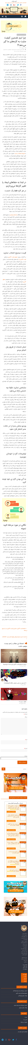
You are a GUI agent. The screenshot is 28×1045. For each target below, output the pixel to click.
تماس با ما (25, 1019)
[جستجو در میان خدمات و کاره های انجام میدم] (15, 897)
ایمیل (25, 748)
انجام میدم (18, 49)
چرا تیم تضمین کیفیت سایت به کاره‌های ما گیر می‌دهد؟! (16, 2)
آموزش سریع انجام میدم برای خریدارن (20, 1005)
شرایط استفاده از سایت (19, 153)
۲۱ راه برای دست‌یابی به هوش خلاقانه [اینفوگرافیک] (15, 683)
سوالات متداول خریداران (23, 1008)
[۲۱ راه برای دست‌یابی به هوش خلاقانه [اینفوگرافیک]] (14, 670)
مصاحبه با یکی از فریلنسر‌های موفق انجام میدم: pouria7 (14, 638)
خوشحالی (9, 49)
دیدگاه (26, 717)
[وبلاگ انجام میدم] (14, 10)
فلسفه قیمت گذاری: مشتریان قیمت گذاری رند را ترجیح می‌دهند (14, 629)
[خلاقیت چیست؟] (14, 689)
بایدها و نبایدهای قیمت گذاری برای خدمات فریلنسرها (14, 664)
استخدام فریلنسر (13, 215)
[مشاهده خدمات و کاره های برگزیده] (15, 774)
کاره (18, 51)
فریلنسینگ (21, 51)
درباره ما (26, 1017)
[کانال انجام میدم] (15, 881)
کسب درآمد (16, 51)
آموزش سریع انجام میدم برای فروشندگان (20, 991)
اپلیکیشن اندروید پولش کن (22, 1032)
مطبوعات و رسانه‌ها (24, 1022)
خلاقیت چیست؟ (22, 702)
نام (26, 740)
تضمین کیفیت (14, 49)
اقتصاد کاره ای (22, 49)
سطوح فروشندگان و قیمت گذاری (21, 993)
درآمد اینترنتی (6, 49)
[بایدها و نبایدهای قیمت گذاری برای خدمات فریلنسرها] (14, 650)
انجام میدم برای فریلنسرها (21, 34)
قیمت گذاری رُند (22, 259)
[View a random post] (2, 16)
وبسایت (25, 756)
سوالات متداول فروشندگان (22, 996)
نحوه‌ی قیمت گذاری (13, 257)
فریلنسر (25, 51)
